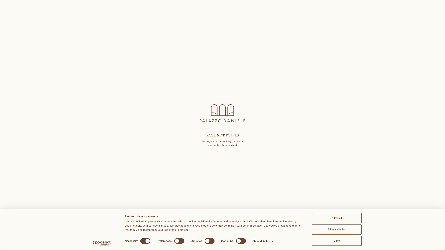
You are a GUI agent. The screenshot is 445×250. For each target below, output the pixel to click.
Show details (260, 241)
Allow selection (336, 229)
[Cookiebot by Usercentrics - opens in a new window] (102, 243)
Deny (337, 240)
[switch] (179, 241)
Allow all (336, 217)
